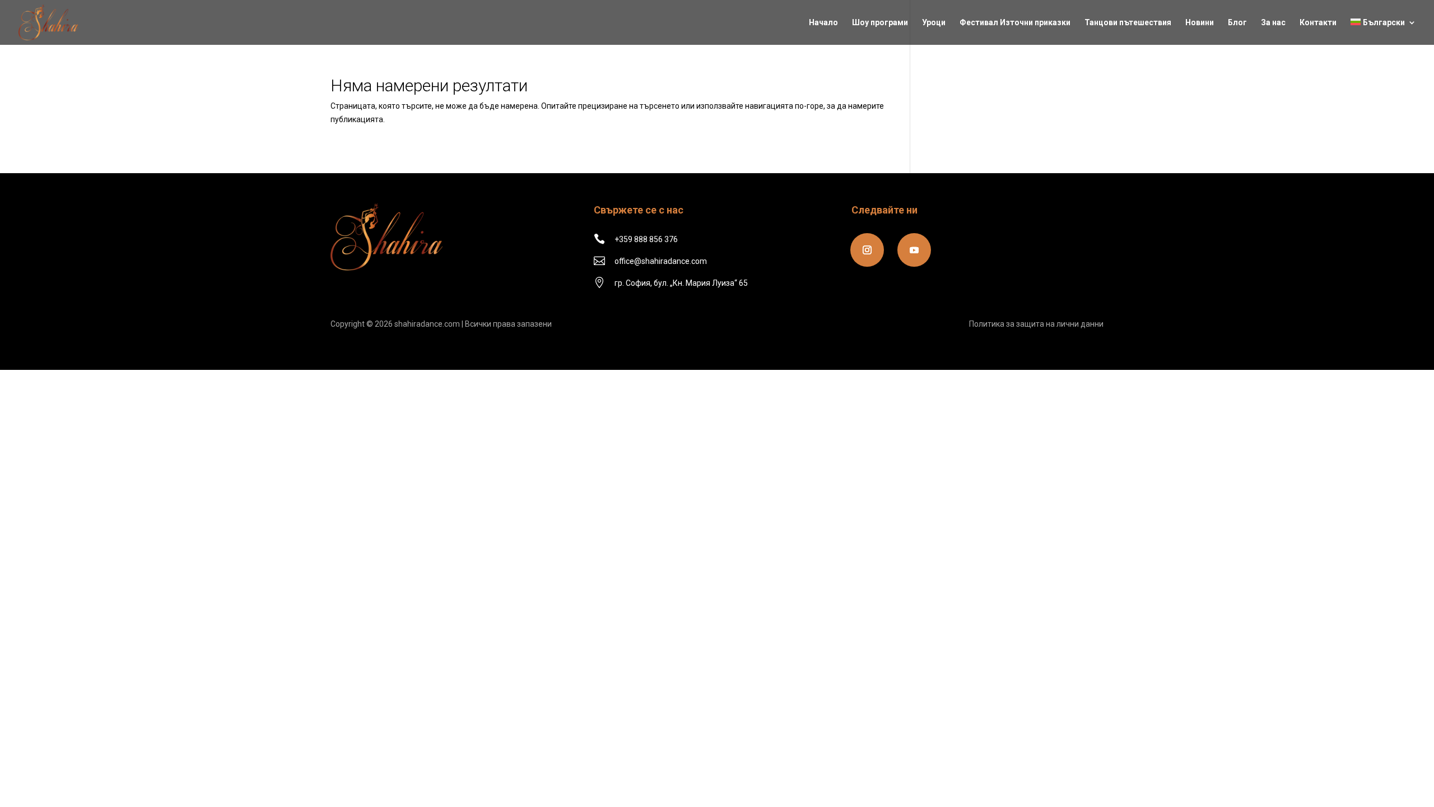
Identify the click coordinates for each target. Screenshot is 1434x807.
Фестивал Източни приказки (1015, 22)
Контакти (1318, 22)
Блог (1237, 22)
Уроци (934, 22)
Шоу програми (880, 22)
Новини (1199, 22)
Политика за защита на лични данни (1036, 323)
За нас (1273, 22)
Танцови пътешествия (1127, 22)
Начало (823, 22)
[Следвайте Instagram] (867, 250)
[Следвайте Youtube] (914, 250)
